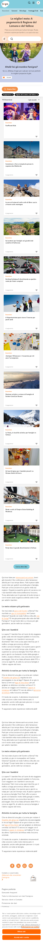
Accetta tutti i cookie (21, 937)
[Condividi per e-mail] (31, 866)
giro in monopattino (18, 613)
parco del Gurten (20, 611)
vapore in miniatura (16, 830)
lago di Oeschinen (22, 683)
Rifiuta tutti (22, 931)
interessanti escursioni (24, 577)
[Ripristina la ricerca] (37, 39)
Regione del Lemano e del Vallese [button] (26, 95)
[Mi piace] (36, 136)
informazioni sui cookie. (30, 927)
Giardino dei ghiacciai (11, 678)
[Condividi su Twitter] (18, 866)
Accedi (9, 77)
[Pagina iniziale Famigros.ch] (5, 4)
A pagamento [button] (7, 95)
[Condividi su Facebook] (12, 866)
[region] (21, 924)
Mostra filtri (11, 89)
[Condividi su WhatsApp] (24, 866)
